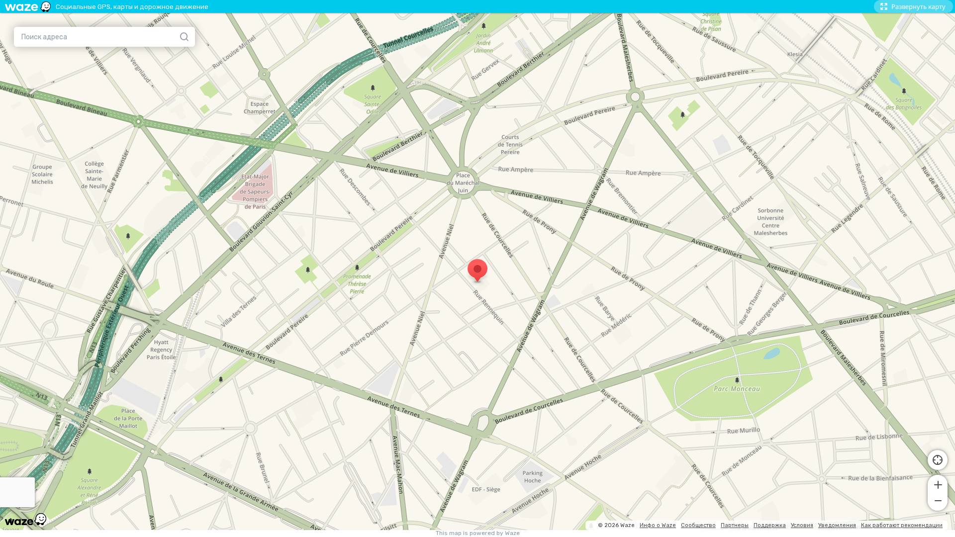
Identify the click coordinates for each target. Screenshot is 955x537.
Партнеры (735, 525)
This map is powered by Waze (478, 533)
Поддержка (770, 525)
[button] (938, 484)
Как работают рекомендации (902, 525)
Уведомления (837, 525)
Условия (802, 525)
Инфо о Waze (658, 525)
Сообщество (698, 525)
